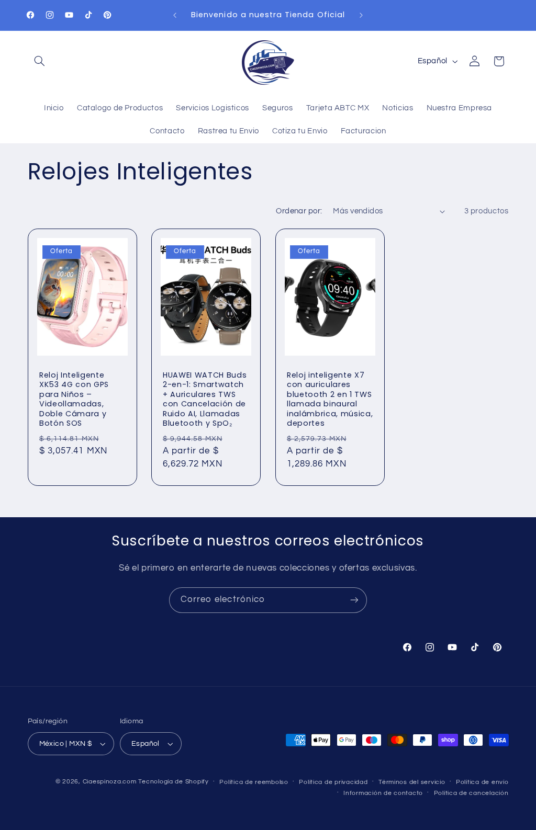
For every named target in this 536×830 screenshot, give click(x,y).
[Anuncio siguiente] (361, 15)
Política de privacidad (333, 782)
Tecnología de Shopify (173, 781)
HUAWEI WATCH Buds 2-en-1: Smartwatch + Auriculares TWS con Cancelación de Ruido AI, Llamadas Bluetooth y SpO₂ (205, 399)
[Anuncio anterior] (174, 15)
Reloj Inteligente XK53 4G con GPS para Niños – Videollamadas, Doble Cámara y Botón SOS (74, 399)
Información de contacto (383, 793)
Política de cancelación (471, 793)
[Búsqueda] (40, 61)
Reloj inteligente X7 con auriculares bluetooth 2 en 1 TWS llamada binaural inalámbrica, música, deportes (330, 399)
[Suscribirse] (354, 600)
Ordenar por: (299, 211)
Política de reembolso (253, 782)
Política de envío (482, 782)
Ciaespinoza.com (110, 781)
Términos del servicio (411, 782)
